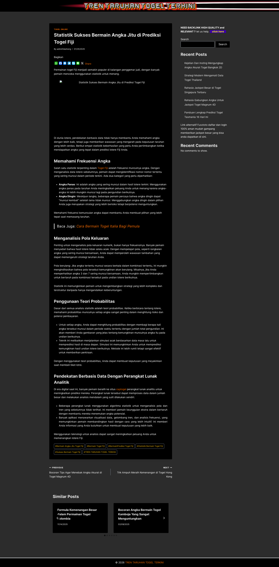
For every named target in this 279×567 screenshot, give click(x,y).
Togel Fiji (103, 168)
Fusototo (202, 124)
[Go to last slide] (57, 518)
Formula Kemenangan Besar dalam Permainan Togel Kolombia (77, 514)
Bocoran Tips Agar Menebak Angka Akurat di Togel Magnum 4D (75, 472)
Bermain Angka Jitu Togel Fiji (69, 446)
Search (185, 39)
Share (88, 63)
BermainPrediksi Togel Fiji (120, 446)
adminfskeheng (64, 49)
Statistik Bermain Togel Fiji (150, 446)
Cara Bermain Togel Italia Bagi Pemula (108, 226)
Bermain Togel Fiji (96, 446)
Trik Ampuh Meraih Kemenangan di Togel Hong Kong (144, 472)
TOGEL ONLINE (61, 29)
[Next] (164, 518)
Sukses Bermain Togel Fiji (67, 452)
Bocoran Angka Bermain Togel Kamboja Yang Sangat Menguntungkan (139, 514)
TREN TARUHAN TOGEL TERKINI (100, 452)
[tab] (104, 535)
